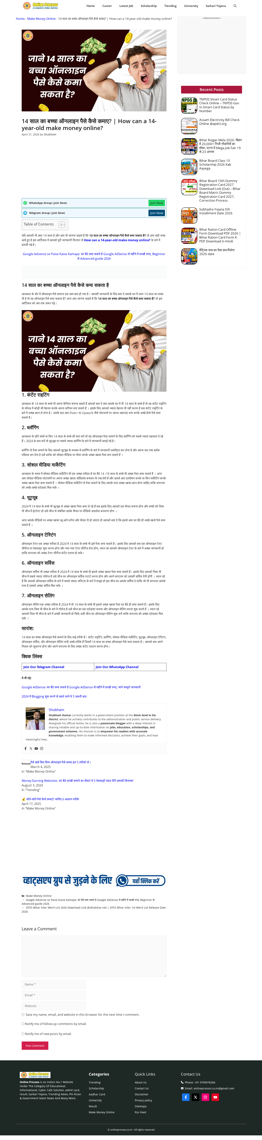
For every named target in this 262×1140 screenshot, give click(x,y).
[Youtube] (36, 749)
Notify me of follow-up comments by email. (56, 1024)
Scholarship (149, 6)
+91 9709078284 (204, 1082)
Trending (170, 6)
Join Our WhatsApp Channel (117, 667)
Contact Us (142, 1088)
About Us (141, 1082)
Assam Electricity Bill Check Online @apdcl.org (219, 122)
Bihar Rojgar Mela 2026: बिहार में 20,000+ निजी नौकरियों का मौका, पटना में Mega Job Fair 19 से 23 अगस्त (220, 146)
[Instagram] (41, 749)
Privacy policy (143, 1100)
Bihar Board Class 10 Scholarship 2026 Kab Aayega (215, 164)
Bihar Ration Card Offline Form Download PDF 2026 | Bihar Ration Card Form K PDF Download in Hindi (220, 235)
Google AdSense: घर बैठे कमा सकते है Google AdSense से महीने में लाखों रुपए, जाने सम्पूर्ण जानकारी (81, 687)
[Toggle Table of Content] (60, 224)
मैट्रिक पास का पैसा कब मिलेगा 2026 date (217, 252)
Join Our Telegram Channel (43, 667)
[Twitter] (31, 749)
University (191, 6)
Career (107, 6)
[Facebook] (25, 749)
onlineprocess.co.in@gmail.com (214, 1088)
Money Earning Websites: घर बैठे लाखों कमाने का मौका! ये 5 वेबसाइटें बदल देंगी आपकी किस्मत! (77, 781)
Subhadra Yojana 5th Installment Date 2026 (215, 211)
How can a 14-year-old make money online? (117, 240)
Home (91, 6)
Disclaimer (141, 1094)
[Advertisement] (94, 170)
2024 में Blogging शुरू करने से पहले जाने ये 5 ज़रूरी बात (54, 696)
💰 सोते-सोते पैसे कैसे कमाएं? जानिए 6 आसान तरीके (50, 799)
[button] (235, 6)
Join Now (156, 203)
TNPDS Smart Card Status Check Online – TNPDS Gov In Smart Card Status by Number (219, 105)
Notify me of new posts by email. (48, 1034)
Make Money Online (41, 19)
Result (93, 1106)
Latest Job (126, 6)
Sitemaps (141, 1106)
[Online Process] (41, 6)
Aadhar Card (97, 1094)
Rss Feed (140, 1112)
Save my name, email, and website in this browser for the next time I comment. (82, 1014)
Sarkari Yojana (216, 6)
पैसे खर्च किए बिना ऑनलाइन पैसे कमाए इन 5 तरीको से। (60, 762)
